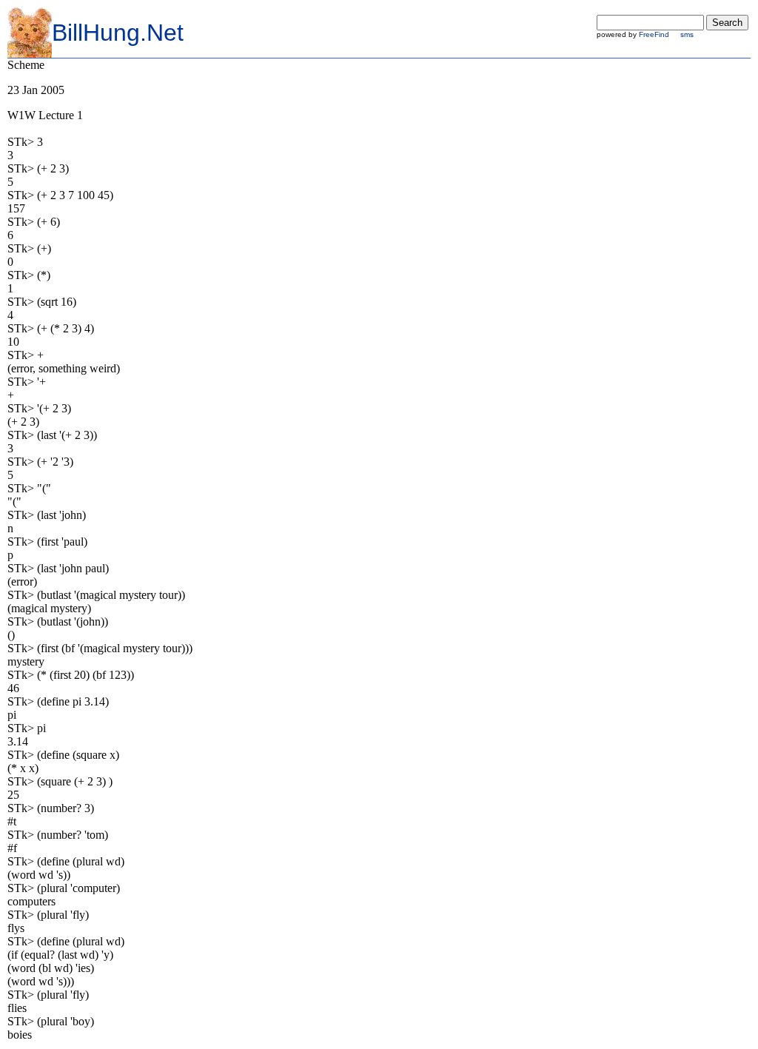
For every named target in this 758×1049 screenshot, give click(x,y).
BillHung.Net (118, 32)
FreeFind (654, 34)
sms (687, 34)
